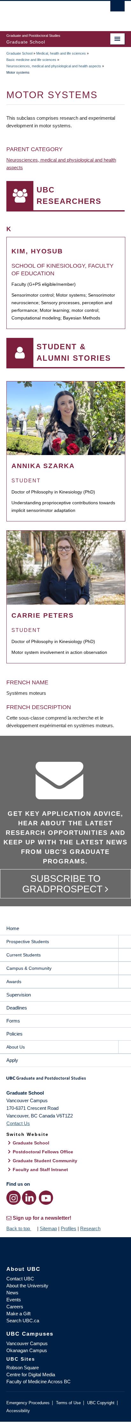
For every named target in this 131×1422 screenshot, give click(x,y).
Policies (14, 1033)
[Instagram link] (13, 1198)
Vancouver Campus (27, 1343)
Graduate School (19, 53)
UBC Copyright (100, 1402)
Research (90, 1228)
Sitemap (48, 1228)
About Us (15, 1047)
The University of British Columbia (47, 13)
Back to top (18, 1228)
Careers (14, 1306)
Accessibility (18, 1410)
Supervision (18, 994)
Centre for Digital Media (30, 1374)
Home (12, 928)
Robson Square (22, 1367)
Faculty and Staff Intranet (40, 1169)
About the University (27, 1285)
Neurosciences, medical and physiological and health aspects (53, 66)
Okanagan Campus (26, 1350)
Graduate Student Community (45, 1160)
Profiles (68, 1228)
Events (13, 1299)
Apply (12, 1060)
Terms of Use (68, 1402)
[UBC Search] (117, 8)
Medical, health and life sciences (61, 53)
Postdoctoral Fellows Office (43, 1151)
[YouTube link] (46, 1198)
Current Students (23, 954)
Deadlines (16, 1007)
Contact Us (18, 1123)
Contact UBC (20, 1278)
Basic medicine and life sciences (31, 60)
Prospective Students (27, 941)
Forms (13, 1020)
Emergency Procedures (28, 1402)
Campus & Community (29, 968)
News (12, 1292)
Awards (13, 981)
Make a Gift (18, 1313)
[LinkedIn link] (29, 1198)
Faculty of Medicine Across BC (38, 1381)
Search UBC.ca (22, 1320)
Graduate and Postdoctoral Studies (65, 1080)
